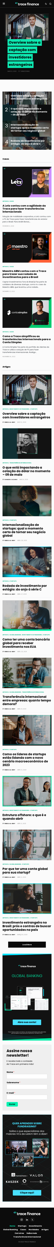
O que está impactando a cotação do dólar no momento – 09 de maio (26, 471)
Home (12, 1226)
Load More (27, 944)
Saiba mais (31, 1233)
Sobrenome (13, 1082)
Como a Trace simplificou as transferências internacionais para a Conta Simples (27, 339)
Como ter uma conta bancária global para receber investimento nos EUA (26, 643)
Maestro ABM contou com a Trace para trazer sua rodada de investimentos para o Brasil (24, 274)
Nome (10, 1072)
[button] (4, 3)
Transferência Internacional (20, 463)
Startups (33, 409)
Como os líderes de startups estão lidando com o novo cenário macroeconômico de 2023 (25, 759)
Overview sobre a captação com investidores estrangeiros (26, 415)
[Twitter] (32, 1219)
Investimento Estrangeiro (19, 409)
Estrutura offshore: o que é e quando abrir (24, 817)
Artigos (6, 201)
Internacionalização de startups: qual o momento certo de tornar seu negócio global (24, 530)
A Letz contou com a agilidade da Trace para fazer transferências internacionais (24, 208)
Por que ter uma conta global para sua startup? (25, 871)
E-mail (11, 1093)
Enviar (12, 1104)
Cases (11, 201)
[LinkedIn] (27, 1219)
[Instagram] (22, 1219)
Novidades (34, 1229)
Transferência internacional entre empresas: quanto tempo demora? (27, 700)
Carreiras (19, 1233)
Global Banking (15, 635)
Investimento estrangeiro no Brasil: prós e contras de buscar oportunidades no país (27, 926)
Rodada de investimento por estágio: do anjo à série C (25, 587)
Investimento (35, 1226)
